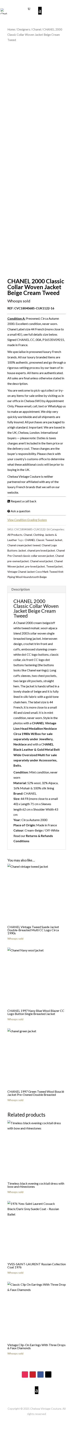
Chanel (36, 29)
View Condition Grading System (27, 520)
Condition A (16, 318)
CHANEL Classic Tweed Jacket (43, 540)
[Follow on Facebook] (40, 1374)
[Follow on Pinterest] (33, 1374)
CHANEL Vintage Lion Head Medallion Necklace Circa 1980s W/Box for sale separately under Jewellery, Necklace (35, 733)
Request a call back (23, 501)
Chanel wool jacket (41, 561)
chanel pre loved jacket (41, 550)
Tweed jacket (54, 566)
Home (11, 29)
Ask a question (20, 511)
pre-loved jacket (35, 566)
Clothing (38, 534)
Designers (23, 29)
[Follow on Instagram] (25, 1374)
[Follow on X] (48, 1374)
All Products (14, 534)
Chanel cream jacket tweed (23, 545)
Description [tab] (20, 589)
